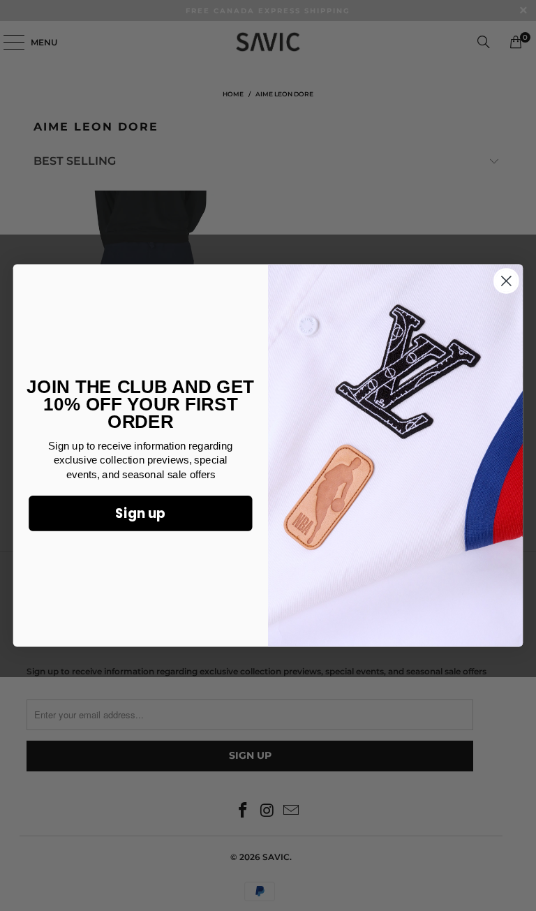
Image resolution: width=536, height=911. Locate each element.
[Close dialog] (506, 280)
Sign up (140, 513)
